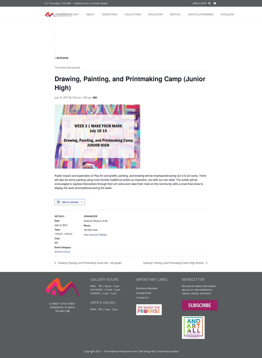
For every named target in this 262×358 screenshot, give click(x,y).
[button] (209, 3)
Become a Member (147, 288)
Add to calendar (70, 202)
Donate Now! (143, 293)
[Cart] (214, 3)
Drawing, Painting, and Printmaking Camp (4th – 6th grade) (89, 263)
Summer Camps (62, 251)
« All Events (61, 58)
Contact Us (142, 297)
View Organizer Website (95, 234)
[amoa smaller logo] (58, 14)
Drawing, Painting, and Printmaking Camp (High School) (174, 263)
